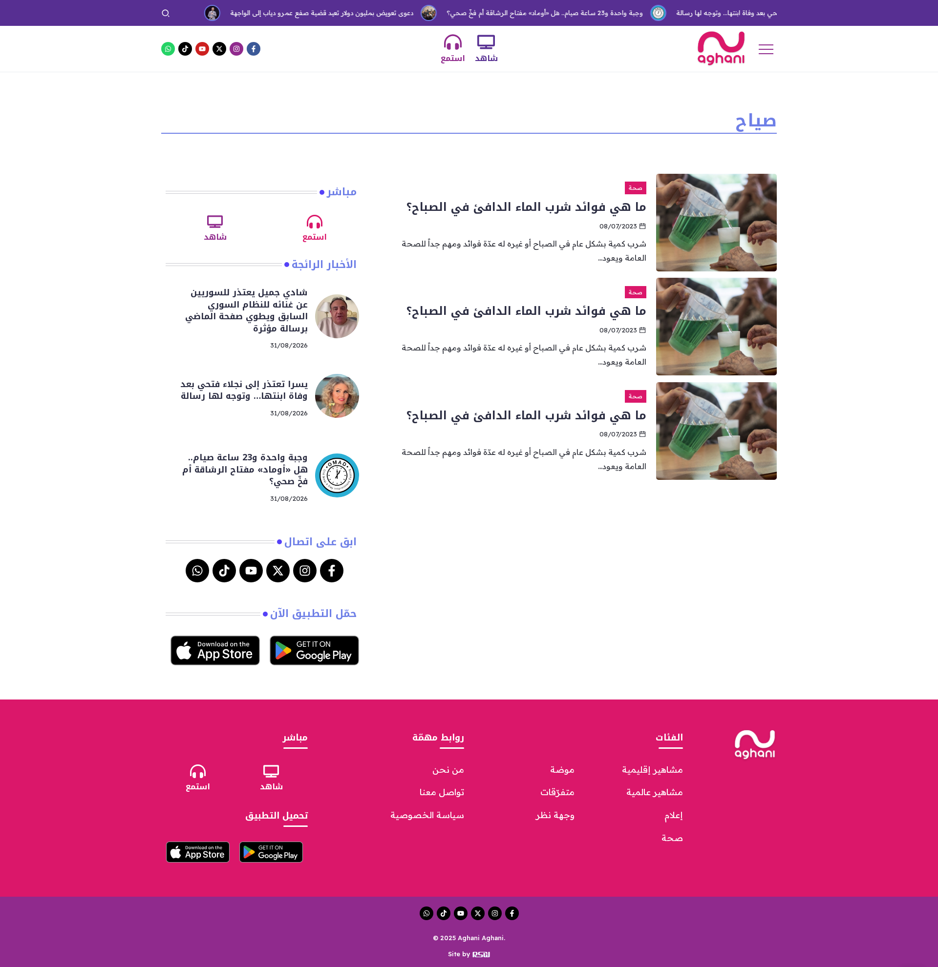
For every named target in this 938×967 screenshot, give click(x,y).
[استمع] (453, 42)
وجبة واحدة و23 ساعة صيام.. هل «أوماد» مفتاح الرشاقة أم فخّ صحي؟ (523, 13)
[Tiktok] (185, 49)
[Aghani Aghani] (721, 48)
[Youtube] (202, 49)
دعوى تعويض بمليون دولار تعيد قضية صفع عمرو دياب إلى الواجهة (300, 13)
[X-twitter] (219, 49)
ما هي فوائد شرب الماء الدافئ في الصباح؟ (526, 207)
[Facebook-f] (253, 49)
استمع (453, 58)
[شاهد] (486, 42)
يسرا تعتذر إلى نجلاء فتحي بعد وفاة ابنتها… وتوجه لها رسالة (736, 13)
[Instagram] (236, 49)
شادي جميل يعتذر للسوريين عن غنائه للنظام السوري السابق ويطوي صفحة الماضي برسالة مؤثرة (246, 310)
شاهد (486, 58)
